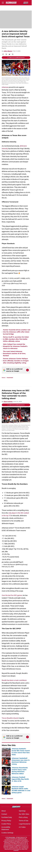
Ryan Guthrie (8, 401)
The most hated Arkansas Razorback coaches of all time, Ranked (14, 353)
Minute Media (12, 837)
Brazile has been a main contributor (14, 680)
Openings (22, 811)
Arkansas (5, 87)
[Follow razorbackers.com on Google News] (27, 370)
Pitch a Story (23, 817)
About (3, 811)
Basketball (10, 377)
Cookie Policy (6, 824)
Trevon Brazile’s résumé (10, 718)
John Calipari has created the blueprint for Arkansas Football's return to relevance (15, 346)
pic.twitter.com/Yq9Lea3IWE (12, 281)
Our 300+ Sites (24, 814)
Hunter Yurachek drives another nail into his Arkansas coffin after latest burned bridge (16, 332)
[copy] (12, 54)
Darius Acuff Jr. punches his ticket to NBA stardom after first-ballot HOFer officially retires (16, 339)
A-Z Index (22, 827)
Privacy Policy (6, 821)
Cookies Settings (7, 833)
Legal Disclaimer (25, 824)
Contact (4, 814)
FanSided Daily (6, 817)
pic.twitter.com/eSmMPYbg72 (12, 562)
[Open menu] (3, 3)
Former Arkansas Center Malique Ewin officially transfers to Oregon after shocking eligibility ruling (16, 361)
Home (3, 377)
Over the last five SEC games (12, 595)
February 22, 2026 (8, 567)
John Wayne (8, 51)
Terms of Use (23, 821)
